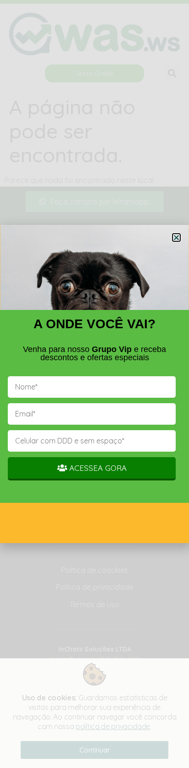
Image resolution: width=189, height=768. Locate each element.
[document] (94, 384)
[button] (176, 237)
